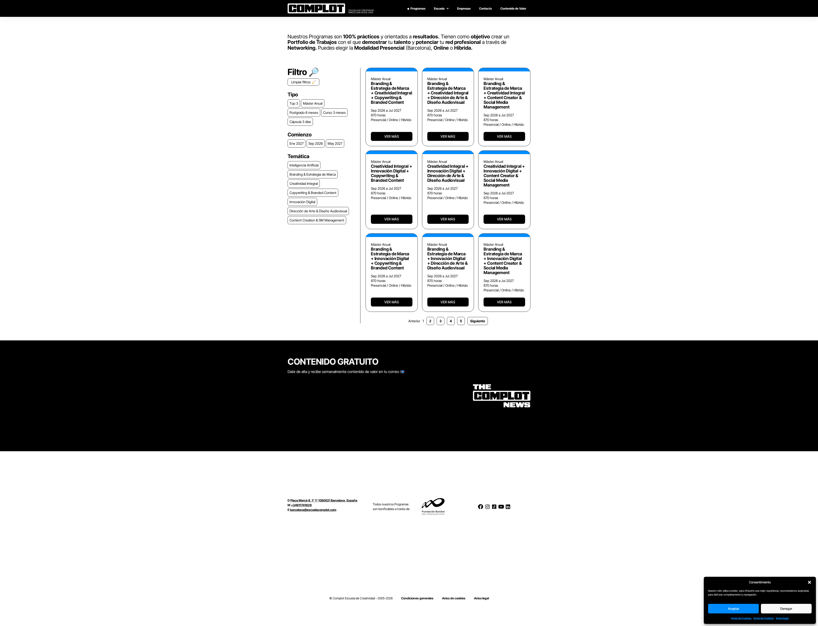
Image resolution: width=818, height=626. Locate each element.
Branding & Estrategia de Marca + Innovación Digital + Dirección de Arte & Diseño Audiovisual (447, 258)
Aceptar (733, 609)
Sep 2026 (315, 143)
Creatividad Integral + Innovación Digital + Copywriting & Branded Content (391, 173)
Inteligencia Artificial (303, 165)
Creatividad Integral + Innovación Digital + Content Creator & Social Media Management (504, 176)
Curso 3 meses (334, 112)
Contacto (485, 8)
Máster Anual (313, 103)
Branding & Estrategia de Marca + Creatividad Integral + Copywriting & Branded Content (391, 93)
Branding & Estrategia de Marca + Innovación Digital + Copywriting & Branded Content (390, 258)
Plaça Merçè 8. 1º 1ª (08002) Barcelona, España (323, 500)
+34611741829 (301, 505)
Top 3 (293, 103)
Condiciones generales (417, 598)
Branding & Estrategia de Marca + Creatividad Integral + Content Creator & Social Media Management (504, 95)
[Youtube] (501, 506)
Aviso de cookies (453, 598)
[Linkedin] (507, 506)
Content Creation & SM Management (316, 220)
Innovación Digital (302, 202)
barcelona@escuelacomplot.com (313, 510)
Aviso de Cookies (741, 618)
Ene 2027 (296, 143)
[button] (809, 582)
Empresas (464, 8)
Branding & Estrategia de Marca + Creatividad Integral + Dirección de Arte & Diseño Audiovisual (448, 93)
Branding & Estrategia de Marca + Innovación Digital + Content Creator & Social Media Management (503, 261)
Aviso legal (782, 618)
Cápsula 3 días (300, 122)
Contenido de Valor (513, 8)
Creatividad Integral (303, 183)
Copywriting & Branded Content (312, 193)
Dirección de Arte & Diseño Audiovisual (318, 211)
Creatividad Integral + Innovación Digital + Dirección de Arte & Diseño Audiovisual (448, 173)
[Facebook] (480, 506)
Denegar (786, 609)
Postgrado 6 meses (303, 112)
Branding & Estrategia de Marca (312, 174)
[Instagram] (487, 506)
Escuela (439, 8)
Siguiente (477, 321)
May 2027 (335, 143)
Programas (417, 8)
